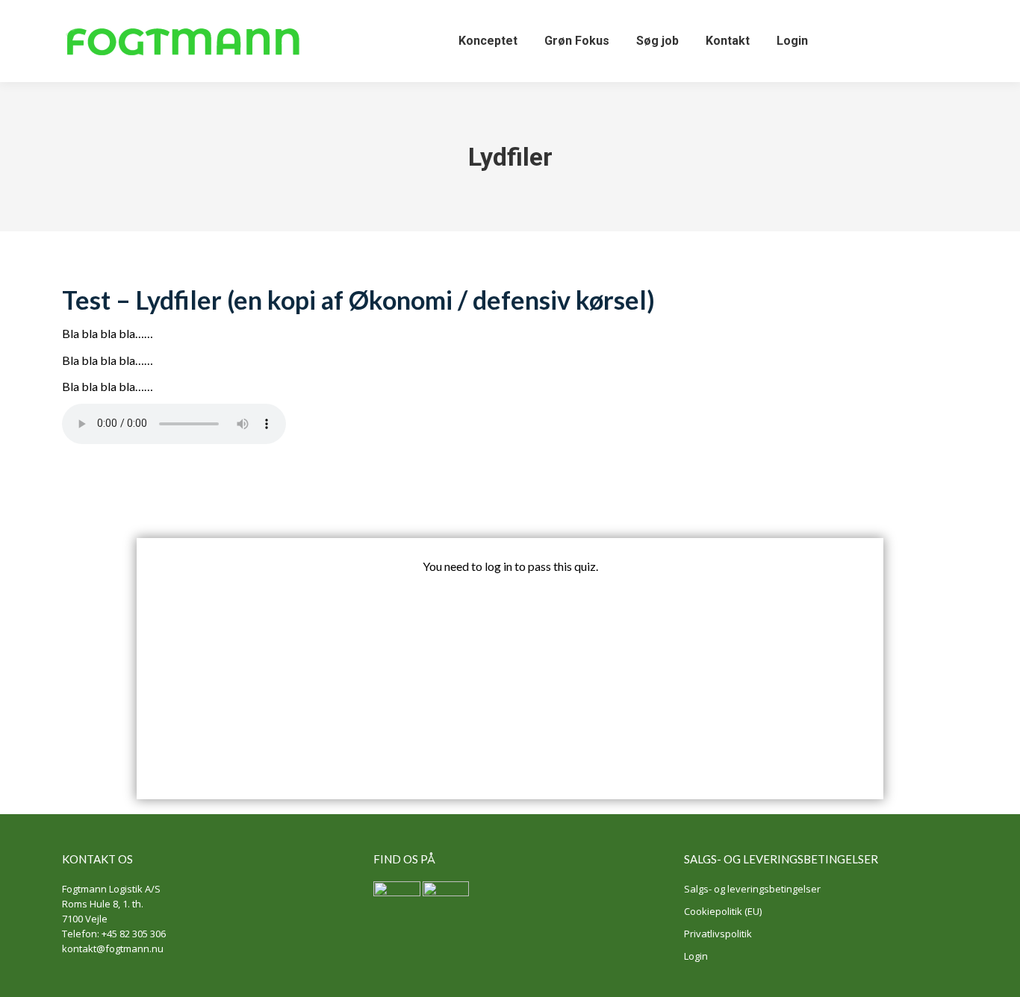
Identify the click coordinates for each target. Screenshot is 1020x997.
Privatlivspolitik (718, 933)
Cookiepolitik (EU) (723, 911)
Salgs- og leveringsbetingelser (752, 889)
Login (696, 956)
